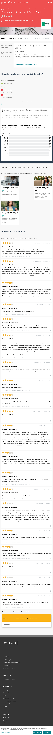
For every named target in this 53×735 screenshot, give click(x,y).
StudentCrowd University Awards (11, 662)
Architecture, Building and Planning (28, 8)
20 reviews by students (6, 17)
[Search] (49, 3)
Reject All (47, 732)
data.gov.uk (6, 717)
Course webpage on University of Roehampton (26, 64)
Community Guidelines (9, 668)
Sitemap (5, 706)
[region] (26, 730)
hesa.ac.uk (5, 720)
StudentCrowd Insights (9, 679)
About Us (5, 690)
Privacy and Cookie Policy (9, 701)
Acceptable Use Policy (9, 698)
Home (2, 8)
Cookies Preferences (8, 704)
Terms (4, 695)
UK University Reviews (8, 660)
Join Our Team (7, 693)
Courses (18, 8)
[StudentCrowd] (5, 2)
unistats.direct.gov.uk (8, 723)
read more (17, 61)
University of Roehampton (10, 8)
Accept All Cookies (37, 732)
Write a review (7, 624)
